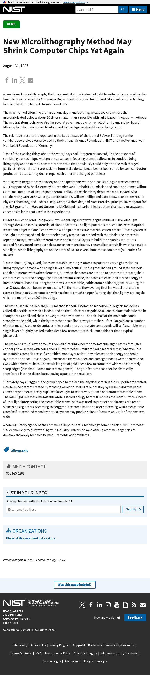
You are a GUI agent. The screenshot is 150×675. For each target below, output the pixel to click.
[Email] (30, 80)
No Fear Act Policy (21, 653)
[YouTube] (116, 604)
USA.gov (88, 661)
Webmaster (10, 629)
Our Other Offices (45, 629)
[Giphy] (125, 604)
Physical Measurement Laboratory (30, 538)
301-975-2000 (10, 623)
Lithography (19, 450)
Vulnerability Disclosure (120, 645)
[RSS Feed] (134, 604)
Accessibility (38, 645)
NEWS (11, 24)
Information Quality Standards (119, 653)
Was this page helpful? (75, 585)
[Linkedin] (15, 80)
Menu (140, 9)
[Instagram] (108, 604)
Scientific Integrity (85, 653)
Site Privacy (20, 645)
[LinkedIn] (99, 604)
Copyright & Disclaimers (87, 645)
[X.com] (23, 80)
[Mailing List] (142, 604)
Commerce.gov (52, 661)
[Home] (14, 9)
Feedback (135, 617)
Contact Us (27, 629)
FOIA (38, 653)
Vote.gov (102, 661)
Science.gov (71, 661)
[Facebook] (7, 80)
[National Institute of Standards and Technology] (31, 603)
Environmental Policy (57, 653)
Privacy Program (59, 645)
